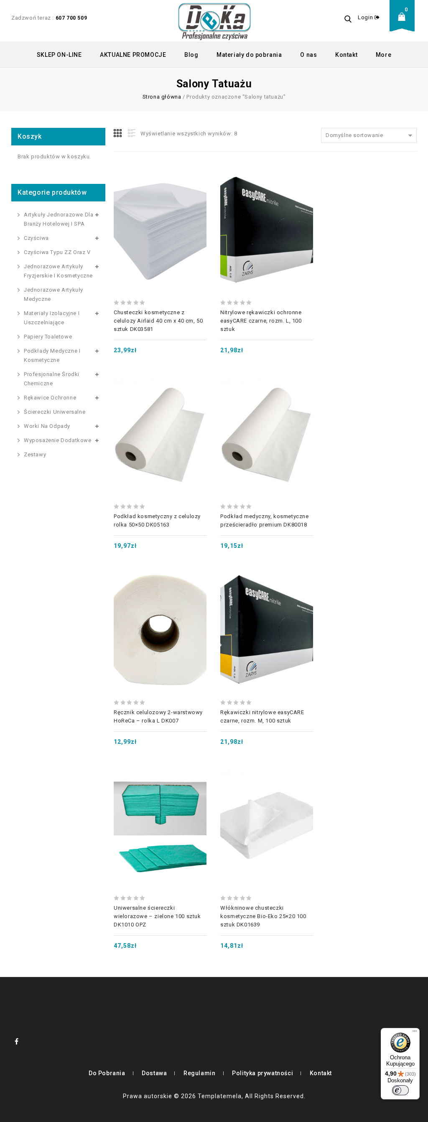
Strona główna (162, 97)
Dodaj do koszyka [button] (160, 211)
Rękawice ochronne (50, 397)
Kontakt (346, 54)
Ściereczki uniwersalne (54, 412)
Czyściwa (36, 238)
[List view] (130, 133)
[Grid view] (118, 133)
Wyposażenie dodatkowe (58, 440)
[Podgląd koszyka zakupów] (404, 23)
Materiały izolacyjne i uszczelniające (51, 318)
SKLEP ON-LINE (59, 54)
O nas (308, 54)
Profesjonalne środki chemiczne (51, 379)
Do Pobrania (107, 1073)
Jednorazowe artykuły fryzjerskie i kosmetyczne (58, 271)
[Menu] (415, 1033)
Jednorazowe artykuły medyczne (53, 294)
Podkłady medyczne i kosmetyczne (52, 355)
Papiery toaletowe (48, 336)
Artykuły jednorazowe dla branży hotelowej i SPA (58, 219)
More (383, 54)
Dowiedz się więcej (160, 611)
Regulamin (199, 1073)
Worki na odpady (47, 426)
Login (366, 17)
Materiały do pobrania (249, 54)
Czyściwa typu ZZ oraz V (57, 252)
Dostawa (154, 1073)
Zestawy (35, 454)
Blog (191, 54)
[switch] (400, 1090)
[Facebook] (16, 1041)
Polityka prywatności (262, 1073)
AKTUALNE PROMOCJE (133, 54)
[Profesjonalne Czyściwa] (214, 21)
